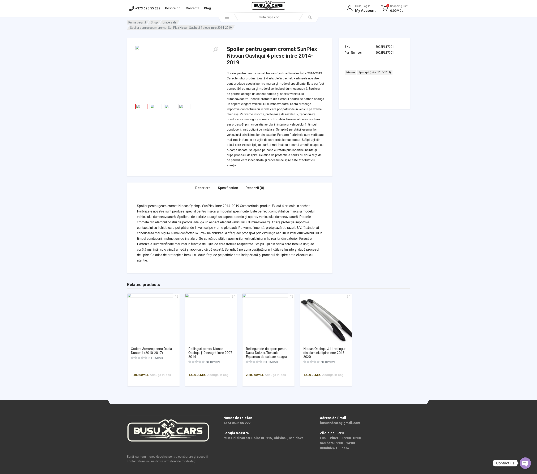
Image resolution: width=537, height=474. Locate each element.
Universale (169, 22)
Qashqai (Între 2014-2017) (375, 72)
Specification (228, 188)
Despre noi (173, 8)
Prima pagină (137, 22)
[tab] (203, 188)
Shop (154, 22)
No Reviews (156, 357)
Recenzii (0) (255, 188)
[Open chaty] (525, 463)
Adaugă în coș (160, 375)
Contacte (192, 8)
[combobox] (268, 17)
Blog (207, 8)
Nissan (350, 72)
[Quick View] (155, 369)
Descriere (202, 188)
